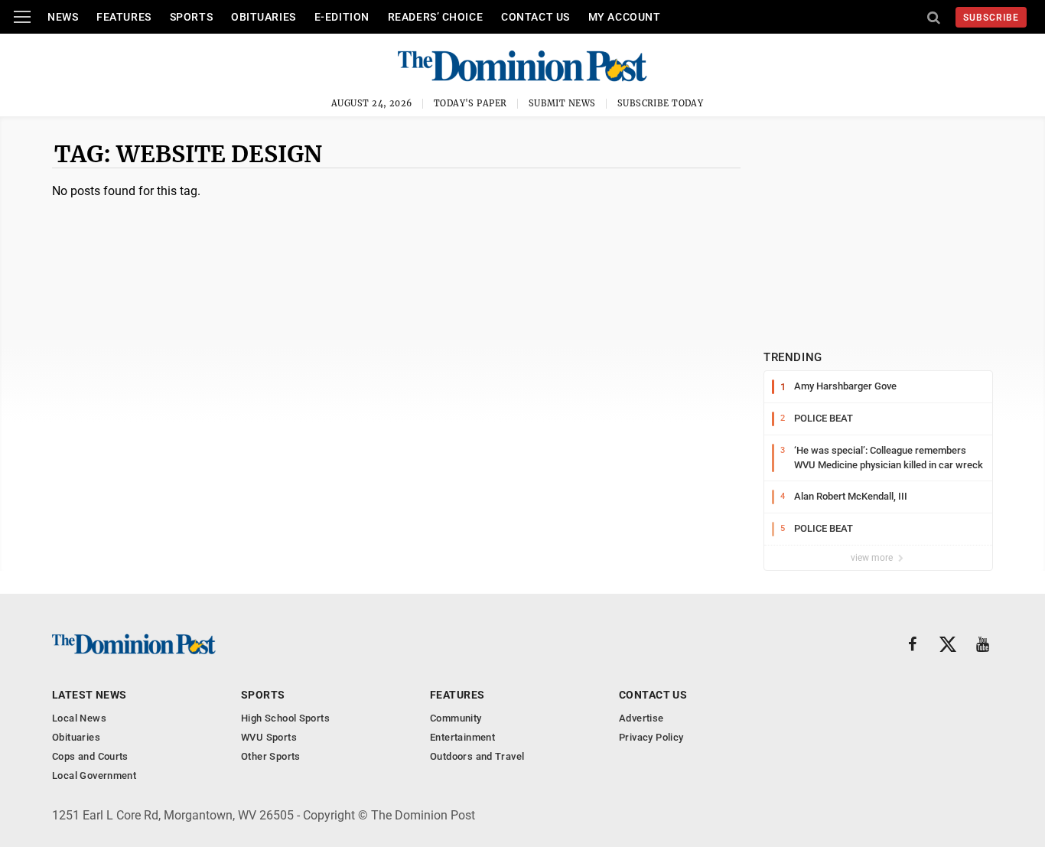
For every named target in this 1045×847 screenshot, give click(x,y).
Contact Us (535, 17)
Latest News (89, 695)
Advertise (641, 718)
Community (456, 718)
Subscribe (991, 17)
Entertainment (462, 737)
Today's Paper (470, 103)
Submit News (562, 103)
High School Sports (285, 718)
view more (873, 557)
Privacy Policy (651, 737)
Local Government (94, 775)
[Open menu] (22, 17)
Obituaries (263, 17)
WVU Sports (269, 737)
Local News (79, 718)
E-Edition (341, 17)
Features (123, 17)
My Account (624, 17)
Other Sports (271, 756)
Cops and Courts (90, 756)
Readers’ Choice (435, 17)
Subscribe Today (660, 103)
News (62, 17)
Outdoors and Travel (477, 756)
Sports (191, 17)
